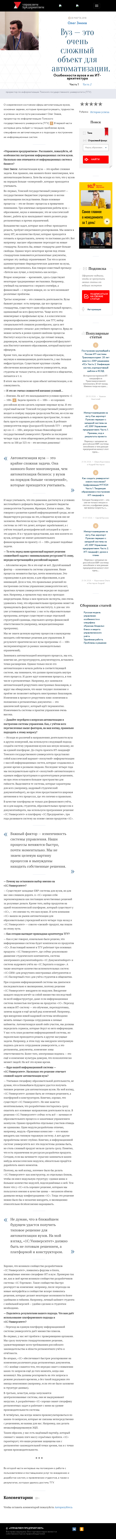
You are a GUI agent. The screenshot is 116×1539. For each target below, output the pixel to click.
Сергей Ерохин (102, 518)
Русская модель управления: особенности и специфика (92, 617)
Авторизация (94, 309)
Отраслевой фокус (97, 140)
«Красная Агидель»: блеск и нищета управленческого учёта (94, 631)
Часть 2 (86, 84)
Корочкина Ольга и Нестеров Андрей (98, 582)
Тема (89, 133)
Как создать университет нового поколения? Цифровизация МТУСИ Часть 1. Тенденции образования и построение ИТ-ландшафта (96, 487)
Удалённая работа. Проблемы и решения (95, 641)
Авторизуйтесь (63, 1507)
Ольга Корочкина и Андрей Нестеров (98, 463)
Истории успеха (99, 112)
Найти (95, 159)
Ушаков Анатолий (98, 398)
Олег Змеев (77, 23)
